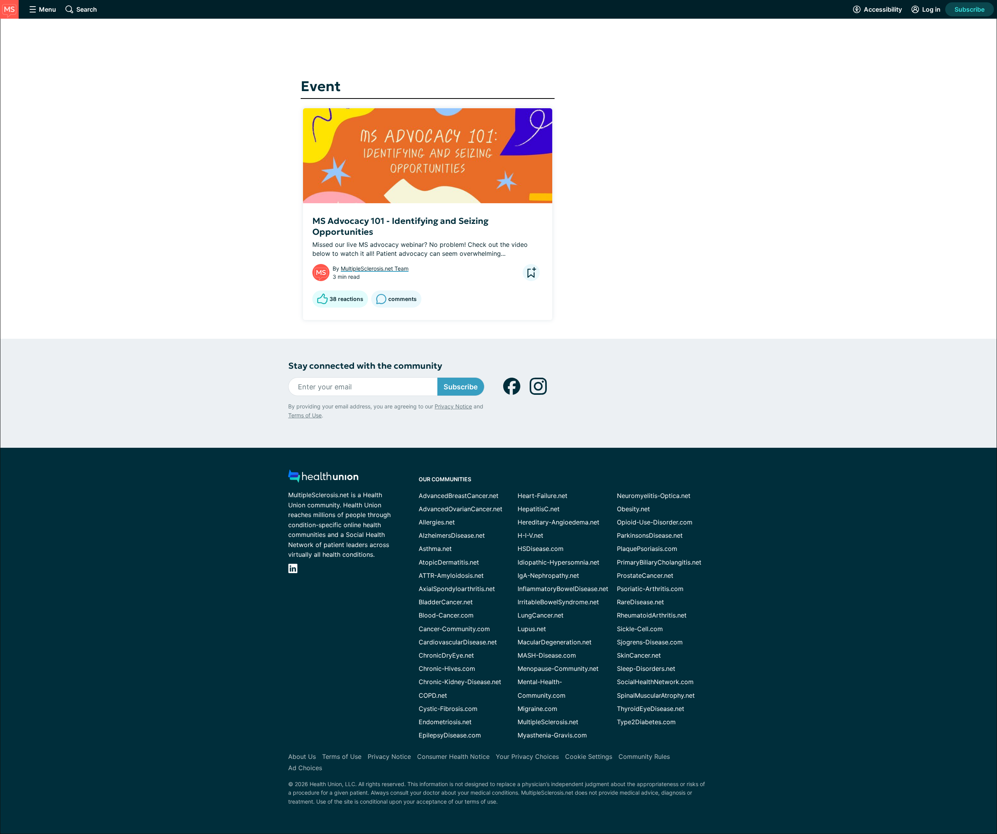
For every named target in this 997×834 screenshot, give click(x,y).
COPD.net (433, 695)
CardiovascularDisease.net (458, 642)
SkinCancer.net (639, 655)
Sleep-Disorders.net (646, 668)
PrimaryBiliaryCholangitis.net (659, 562)
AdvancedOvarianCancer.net (460, 509)
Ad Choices (305, 768)
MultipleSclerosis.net (548, 722)
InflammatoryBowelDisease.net (563, 589)
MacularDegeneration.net (555, 642)
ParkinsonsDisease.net (650, 535)
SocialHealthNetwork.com (655, 682)
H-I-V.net (530, 535)
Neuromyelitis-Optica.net (654, 496)
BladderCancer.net (446, 602)
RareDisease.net (640, 602)
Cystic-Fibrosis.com (448, 709)
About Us (302, 756)
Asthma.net (435, 548)
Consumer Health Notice (453, 756)
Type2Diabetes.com (646, 722)
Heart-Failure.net (542, 496)
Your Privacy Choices (527, 756)
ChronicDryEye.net (446, 655)
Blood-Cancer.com (446, 615)
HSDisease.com (541, 548)
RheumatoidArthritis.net (652, 615)
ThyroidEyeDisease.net (650, 709)
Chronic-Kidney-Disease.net (460, 682)
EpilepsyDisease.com (450, 735)
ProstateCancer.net (645, 575)
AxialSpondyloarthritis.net (457, 589)
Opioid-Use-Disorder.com (654, 522)
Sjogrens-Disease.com (650, 642)
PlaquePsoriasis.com (647, 548)
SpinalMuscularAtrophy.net (656, 695)
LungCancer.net (541, 615)
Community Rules (644, 756)
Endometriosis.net (445, 722)
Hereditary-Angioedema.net (558, 522)
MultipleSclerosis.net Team (375, 268)
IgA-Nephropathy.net (548, 575)
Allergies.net (437, 522)
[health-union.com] (323, 478)
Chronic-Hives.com (447, 668)
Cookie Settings (588, 756)
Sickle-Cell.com (640, 629)
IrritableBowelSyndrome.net (558, 602)
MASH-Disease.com (547, 655)
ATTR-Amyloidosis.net (451, 575)
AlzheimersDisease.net (452, 535)
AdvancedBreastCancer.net (458, 496)
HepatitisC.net (539, 509)
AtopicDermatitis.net (449, 562)
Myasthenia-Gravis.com (552, 735)
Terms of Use (305, 415)
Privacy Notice (453, 406)
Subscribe (970, 9)
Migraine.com (537, 709)
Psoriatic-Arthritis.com (650, 589)
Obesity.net (633, 509)
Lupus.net (532, 629)
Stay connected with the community (365, 366)
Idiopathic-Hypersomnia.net (558, 562)
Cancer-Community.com (454, 629)
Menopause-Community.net (558, 668)
